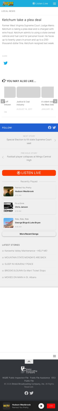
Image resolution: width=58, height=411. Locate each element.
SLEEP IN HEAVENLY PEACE (19, 264)
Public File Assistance (40, 378)
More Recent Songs (29, 234)
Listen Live (41, 3)
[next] (55, 101)
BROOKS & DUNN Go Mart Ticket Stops (25, 270)
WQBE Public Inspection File (15, 378)
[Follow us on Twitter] (54, 127)
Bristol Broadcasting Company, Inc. (28, 384)
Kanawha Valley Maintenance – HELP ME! (26, 250)
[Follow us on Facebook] (49, 127)
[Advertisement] (29, 318)
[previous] (3, 101)
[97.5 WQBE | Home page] (10, 3)
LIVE (51, 406)
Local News (8, 11)
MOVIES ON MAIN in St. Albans (20, 277)
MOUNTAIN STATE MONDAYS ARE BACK (25, 257)
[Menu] (54, 3)
